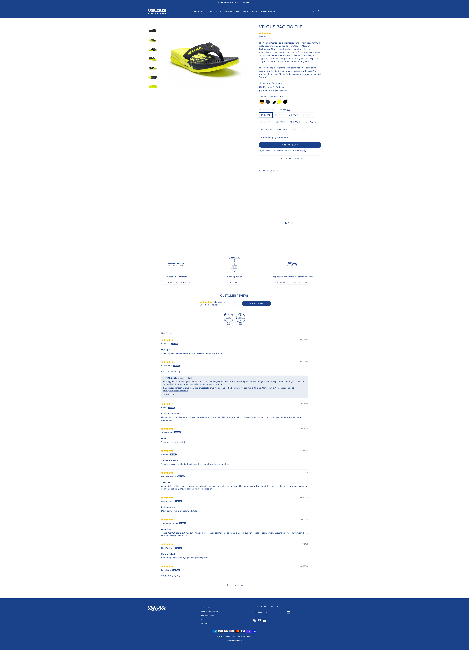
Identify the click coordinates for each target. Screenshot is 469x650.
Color (271, 97)
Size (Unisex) (273, 110)
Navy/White (267, 101)
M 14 (294, 129)
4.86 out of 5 (219, 302)
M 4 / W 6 (266, 115)
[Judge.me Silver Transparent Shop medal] (240, 318)
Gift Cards (205, 623)
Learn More (234, 282)
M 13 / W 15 (282, 129)
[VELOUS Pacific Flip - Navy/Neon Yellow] (270, 210)
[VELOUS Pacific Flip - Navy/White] (264, 210)
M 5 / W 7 (279, 115)
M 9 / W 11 (280, 122)
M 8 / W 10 (266, 122)
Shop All (198, 11)
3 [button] (235, 585)
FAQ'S (203, 619)
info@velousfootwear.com (175, 390)
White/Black (273, 101)
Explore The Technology (292, 282)
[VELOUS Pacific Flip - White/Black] (267, 210)
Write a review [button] (256, 303)
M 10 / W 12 (295, 122)
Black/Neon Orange (261, 101)
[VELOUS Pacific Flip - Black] (260, 213)
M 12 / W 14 (266, 129)
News (245, 11)
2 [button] (231, 585)
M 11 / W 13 (311, 122)
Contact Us (205, 607)
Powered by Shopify (234, 640)
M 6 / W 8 (293, 115)
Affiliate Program (207, 615)
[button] (265, 33)
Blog (254, 11)
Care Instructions (290, 158)
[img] (167, 340)
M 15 (303, 129)
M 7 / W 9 (307, 115)
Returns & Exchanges (209, 611)
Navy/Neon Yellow (279, 101)
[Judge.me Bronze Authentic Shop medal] (228, 318)
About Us (214, 11)
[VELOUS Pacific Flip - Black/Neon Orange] (260, 210)
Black (285, 101)
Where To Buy (268, 11)
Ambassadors (231, 11)
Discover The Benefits (176, 282)
